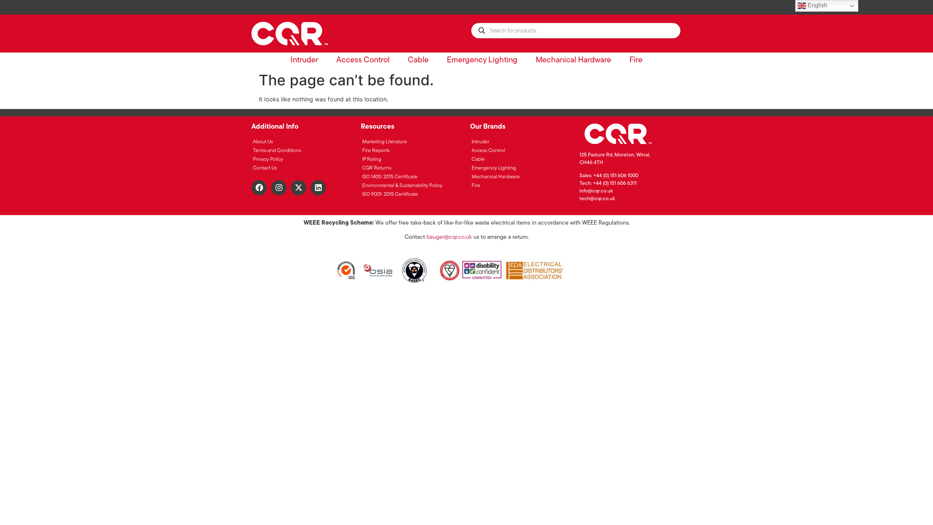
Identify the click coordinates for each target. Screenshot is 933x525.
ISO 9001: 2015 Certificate (390, 194)
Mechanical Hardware (573, 60)
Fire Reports (376, 150)
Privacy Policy (268, 159)
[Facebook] (259, 187)
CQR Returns (376, 168)
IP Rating (371, 159)
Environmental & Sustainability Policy (402, 185)
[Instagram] (278, 187)
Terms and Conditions (277, 150)
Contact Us (265, 168)
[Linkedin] (318, 187)
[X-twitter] (298, 187)
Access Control (363, 60)
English (816, 5)
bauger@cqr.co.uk (449, 237)
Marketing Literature (384, 142)
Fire (636, 60)
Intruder (304, 60)
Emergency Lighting (482, 60)
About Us (263, 142)
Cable (418, 60)
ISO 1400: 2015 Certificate (390, 177)
